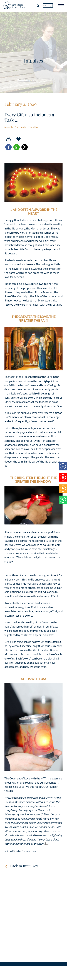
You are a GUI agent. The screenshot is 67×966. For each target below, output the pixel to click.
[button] (8, 147)
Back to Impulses (24, 865)
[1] (47, 843)
